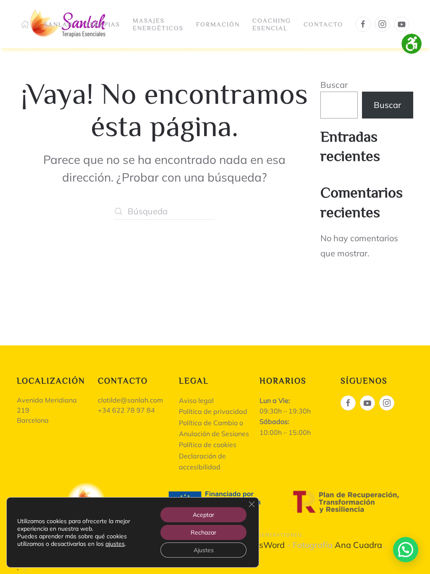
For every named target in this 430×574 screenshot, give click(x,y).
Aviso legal (196, 400)
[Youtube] (401, 24)
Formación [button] (218, 23)
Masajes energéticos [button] (158, 23)
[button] (405, 549)
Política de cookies (207, 444)
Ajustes (204, 550)
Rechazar (203, 532)
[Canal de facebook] (348, 403)
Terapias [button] (102, 23)
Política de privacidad (213, 411)
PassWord (264, 545)
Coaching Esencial (271, 24)
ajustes (115, 544)
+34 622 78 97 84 (126, 410)
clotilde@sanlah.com (130, 400)
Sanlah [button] (58, 23)
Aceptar (203, 515)
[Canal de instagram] (386, 403)
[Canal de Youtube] (367, 403)
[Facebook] (363, 24)
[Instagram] (382, 24)
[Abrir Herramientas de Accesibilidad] (411, 44)
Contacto (323, 23)
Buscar (334, 84)
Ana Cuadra (358, 545)
